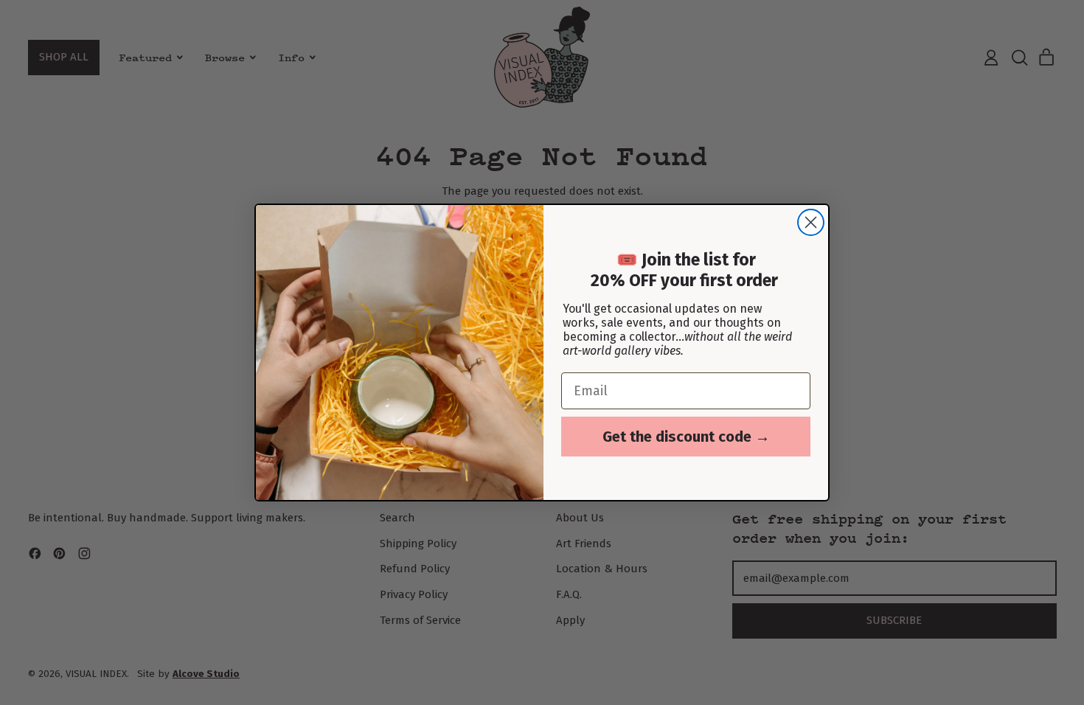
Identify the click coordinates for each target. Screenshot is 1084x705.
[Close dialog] (811, 222)
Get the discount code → (686, 436)
